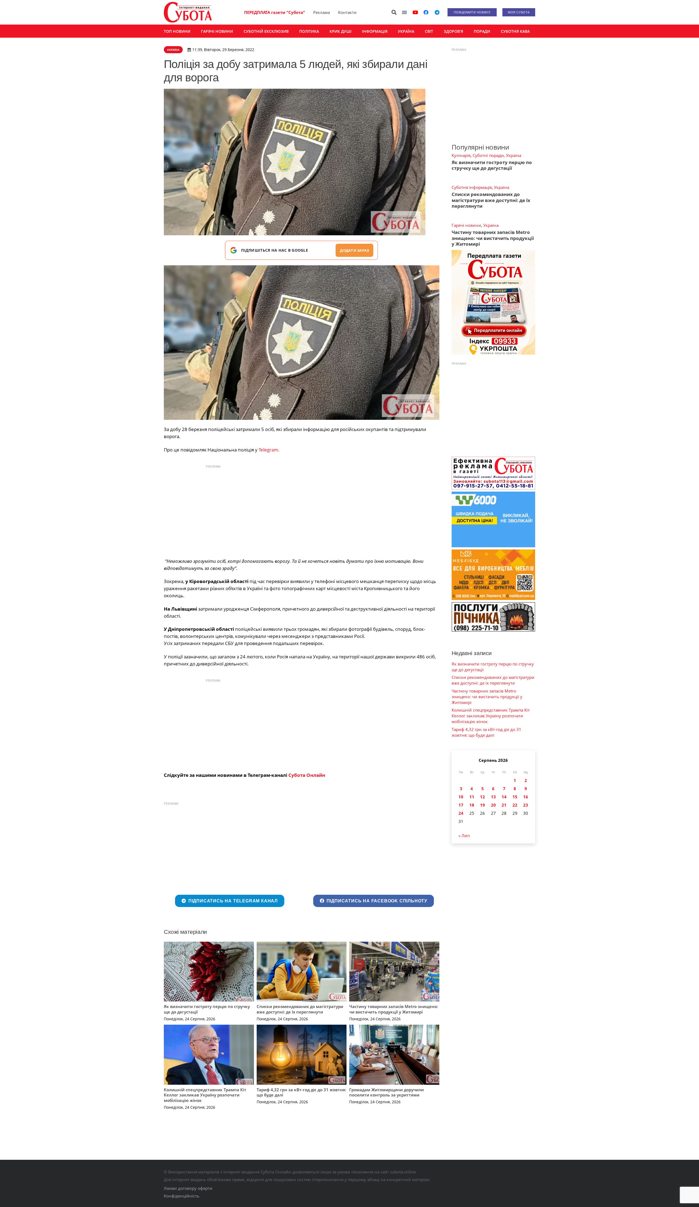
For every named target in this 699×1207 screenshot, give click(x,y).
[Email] (404, 12)
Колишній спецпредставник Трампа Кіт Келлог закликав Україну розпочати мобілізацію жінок (205, 1095)
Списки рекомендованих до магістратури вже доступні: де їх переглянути (300, 1009)
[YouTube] (415, 12)
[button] (394, 12)
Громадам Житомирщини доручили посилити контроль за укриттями (386, 1092)
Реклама (321, 12)
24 (460, 813)
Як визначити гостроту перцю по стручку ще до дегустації (207, 1009)
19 (482, 805)
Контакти (347, 12)
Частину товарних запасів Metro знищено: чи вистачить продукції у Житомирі (393, 1009)
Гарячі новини (466, 225)
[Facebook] (426, 12)
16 (525, 796)
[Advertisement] (301, 510)
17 (460, 805)
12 (482, 796)
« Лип (464, 835)
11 (471, 796)
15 (515, 796)
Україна (513, 155)
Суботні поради (488, 155)
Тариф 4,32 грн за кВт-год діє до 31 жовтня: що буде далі (301, 1092)
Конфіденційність (181, 1196)
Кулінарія (461, 155)
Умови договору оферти (188, 1188)
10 (460, 796)
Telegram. (269, 450)
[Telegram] (437, 12)
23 (525, 805)
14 (504, 796)
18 (471, 805)
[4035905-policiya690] (301, 342)
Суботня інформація (472, 187)
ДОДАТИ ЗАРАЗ (354, 250)
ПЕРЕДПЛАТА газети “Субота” (274, 12)
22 (515, 805)
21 (504, 805)
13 (493, 796)
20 (493, 805)
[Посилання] (188, 12)
